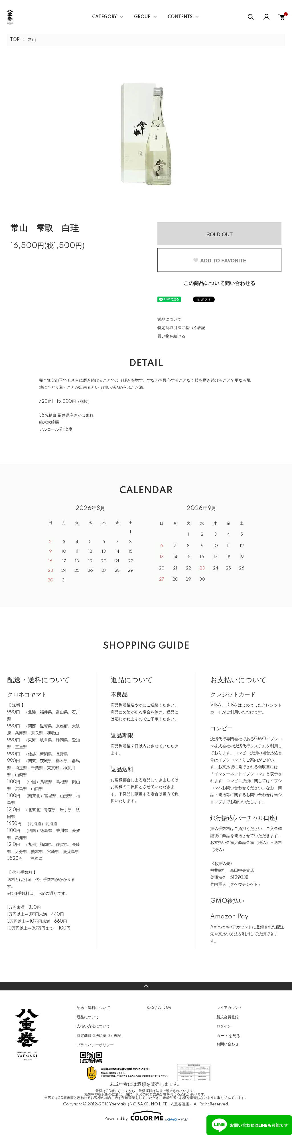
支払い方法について (93, 1026)
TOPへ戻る (146, 986)
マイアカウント (229, 1008)
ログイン (223, 1026)
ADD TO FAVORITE (223, 260)
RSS (150, 1008)
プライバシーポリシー (95, 1045)
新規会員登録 (227, 1017)
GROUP (142, 17)
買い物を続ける (171, 336)
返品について (169, 319)
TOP (15, 40)
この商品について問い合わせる (220, 283)
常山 (32, 40)
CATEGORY (104, 17)
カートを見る (228, 1035)
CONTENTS (180, 17)
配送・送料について (93, 1008)
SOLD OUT (219, 234)
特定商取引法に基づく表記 (181, 328)
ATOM (164, 1008)
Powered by (116, 1119)
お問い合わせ (227, 1044)
